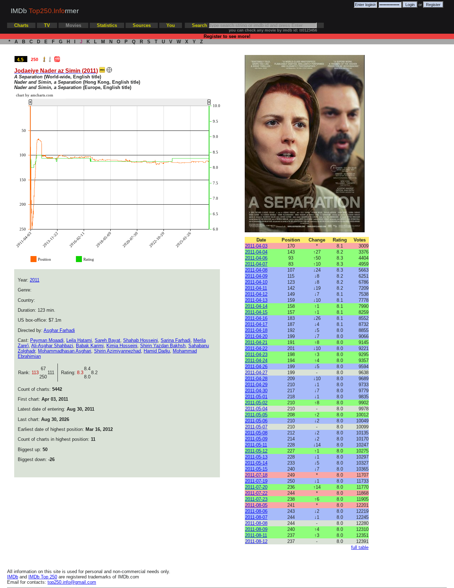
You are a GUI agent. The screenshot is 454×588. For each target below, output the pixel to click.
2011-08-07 (256, 517)
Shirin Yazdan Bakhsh (163, 345)
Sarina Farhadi (175, 340)
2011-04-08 (256, 270)
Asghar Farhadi (59, 330)
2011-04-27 (256, 372)
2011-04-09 (256, 276)
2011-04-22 (256, 348)
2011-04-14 (256, 306)
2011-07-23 (256, 499)
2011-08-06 (256, 511)
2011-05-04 (256, 408)
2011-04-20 (256, 336)
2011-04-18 (256, 330)
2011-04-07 (256, 264)
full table (360, 547)
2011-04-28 (256, 378)
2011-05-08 (256, 433)
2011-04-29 (256, 384)
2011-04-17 (256, 324)
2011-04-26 (256, 366)
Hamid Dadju (157, 351)
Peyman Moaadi (46, 340)
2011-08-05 (256, 505)
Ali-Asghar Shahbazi (52, 345)
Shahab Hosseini (140, 340)
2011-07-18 (256, 475)
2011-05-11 (256, 445)
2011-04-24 (256, 360)
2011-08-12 (256, 541)
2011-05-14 (256, 463)
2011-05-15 (256, 469)
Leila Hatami (79, 340)
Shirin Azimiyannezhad (117, 351)
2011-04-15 (256, 312)
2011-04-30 (256, 390)
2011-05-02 (256, 402)
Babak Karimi (90, 345)
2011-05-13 (256, 457)
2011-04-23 (256, 354)
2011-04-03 (256, 246)
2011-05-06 (256, 420)
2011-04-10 (256, 282)
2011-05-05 (256, 414)
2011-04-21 (256, 342)
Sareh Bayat (107, 340)
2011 (34, 280)
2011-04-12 (256, 294)
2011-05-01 (256, 396)
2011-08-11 (256, 535)
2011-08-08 (256, 523)
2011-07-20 (256, 487)
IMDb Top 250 (42, 576)
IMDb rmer (45, 11)
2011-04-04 (256, 252)
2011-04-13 (256, 300)
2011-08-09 (256, 529)
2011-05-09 (256, 439)
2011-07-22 (256, 493)
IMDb (12, 576)
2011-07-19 (256, 481)
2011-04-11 (256, 288)
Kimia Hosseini (121, 345)
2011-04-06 (256, 258)
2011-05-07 (256, 426)
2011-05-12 (256, 451)
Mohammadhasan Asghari (64, 351)
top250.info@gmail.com (72, 582)
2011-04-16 (256, 318)
